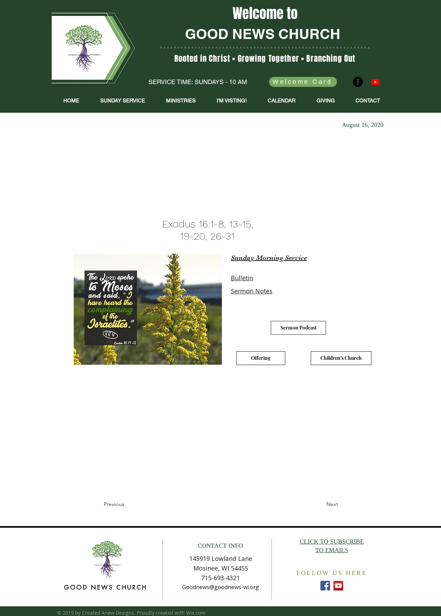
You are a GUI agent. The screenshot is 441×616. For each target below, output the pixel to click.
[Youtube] (375, 82)
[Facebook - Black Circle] (358, 82)
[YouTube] (338, 585)
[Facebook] (325, 585)
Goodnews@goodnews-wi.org (220, 587)
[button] (180, 101)
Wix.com (195, 612)
